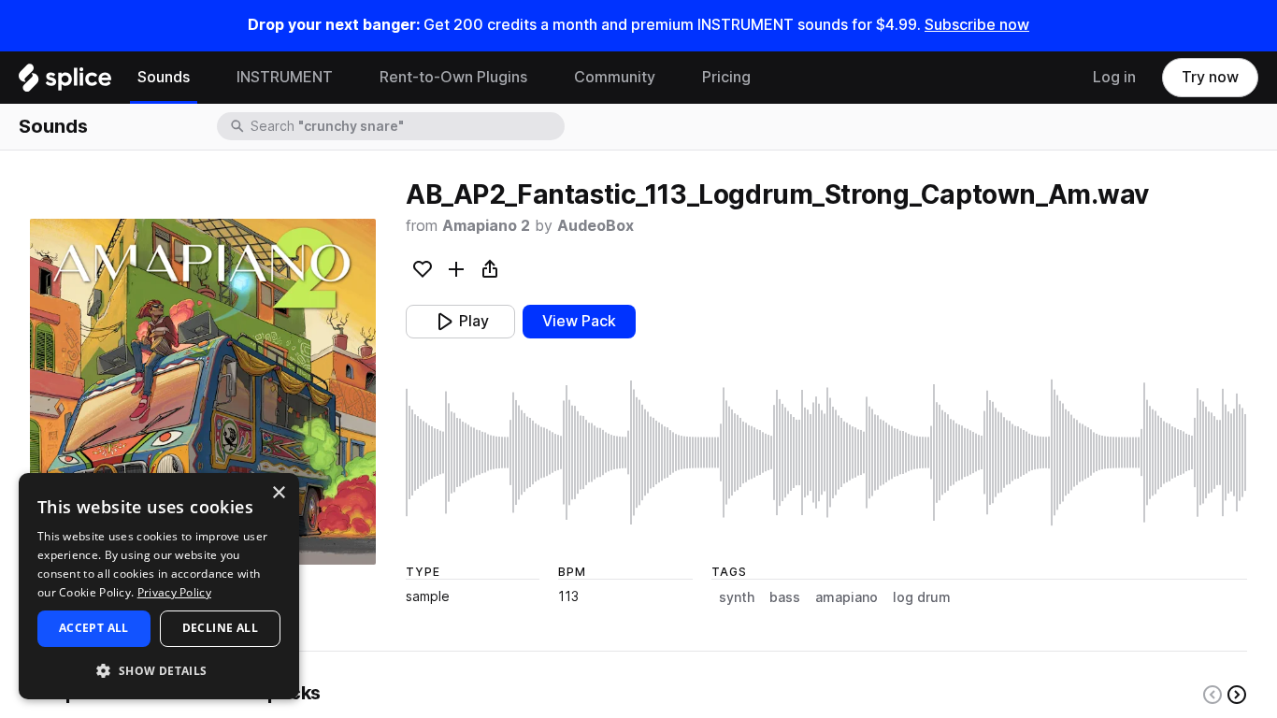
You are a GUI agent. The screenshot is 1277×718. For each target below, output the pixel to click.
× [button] (278, 493)
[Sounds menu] (203, 78)
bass (784, 597)
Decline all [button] (220, 628)
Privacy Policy (174, 592)
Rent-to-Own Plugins (453, 77)
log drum (922, 597)
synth (736, 597)
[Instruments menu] (346, 78)
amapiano (846, 597)
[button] (158, 670)
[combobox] (406, 126)
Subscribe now (977, 25)
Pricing (726, 77)
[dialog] (159, 586)
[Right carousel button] (1237, 694)
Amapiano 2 (486, 226)
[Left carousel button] (1212, 694)
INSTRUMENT (285, 77)
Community (614, 77)
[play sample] (826, 452)
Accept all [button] (94, 628)
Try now (1210, 77)
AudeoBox (595, 226)
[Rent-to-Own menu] (541, 78)
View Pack (579, 321)
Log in (1114, 77)
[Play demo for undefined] (203, 392)
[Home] (65, 82)
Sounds (163, 77)
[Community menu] (669, 78)
